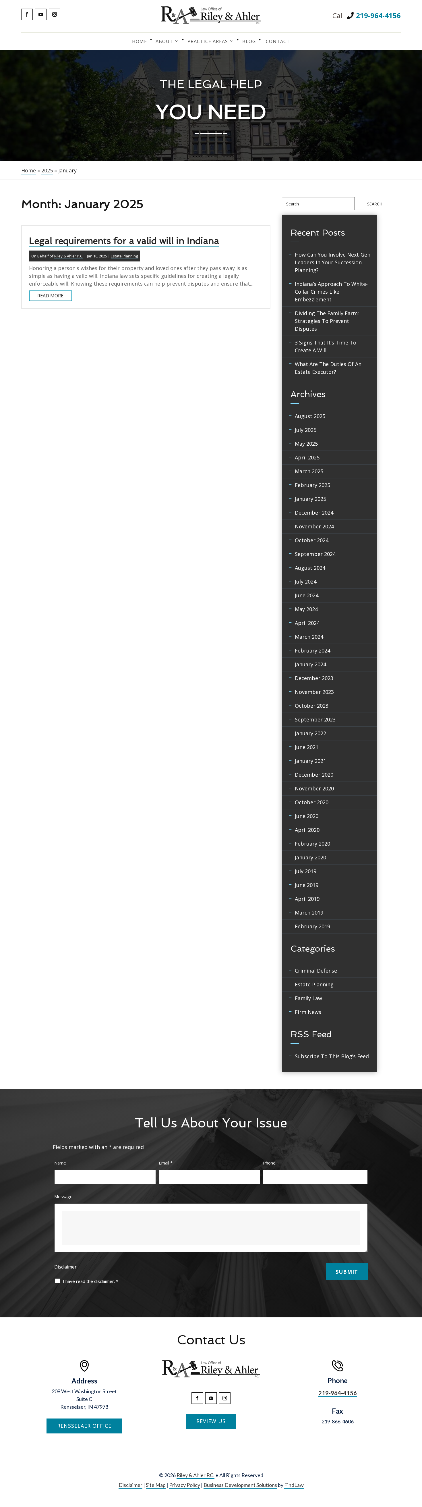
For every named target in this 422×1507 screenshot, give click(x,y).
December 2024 (314, 512)
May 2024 (306, 609)
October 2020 (311, 802)
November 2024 (314, 526)
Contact (278, 41)
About (164, 41)
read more (50, 295)
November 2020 (314, 788)
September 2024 (315, 554)
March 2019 (309, 912)
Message (63, 1196)
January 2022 (310, 733)
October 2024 (311, 540)
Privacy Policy (184, 1485)
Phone (269, 1163)
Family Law (308, 998)
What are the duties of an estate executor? (328, 368)
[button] (416, 1465)
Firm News (308, 1011)
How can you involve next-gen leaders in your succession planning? (332, 262)
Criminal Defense (316, 970)
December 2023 (314, 678)
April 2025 (307, 457)
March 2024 (309, 636)
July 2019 (305, 871)
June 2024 (306, 595)
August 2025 (310, 416)
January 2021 (310, 760)
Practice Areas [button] (207, 41)
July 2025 (305, 429)
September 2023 (315, 719)
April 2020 (307, 829)
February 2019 (312, 926)
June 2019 (306, 885)
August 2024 (310, 567)
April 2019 (307, 898)
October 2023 (311, 705)
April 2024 (307, 622)
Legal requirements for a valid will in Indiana (124, 241)
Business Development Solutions (240, 1485)
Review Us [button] (211, 1421)
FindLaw (294, 1485)
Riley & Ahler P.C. (68, 256)
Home (139, 41)
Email (166, 1163)
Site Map (156, 1485)
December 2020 (314, 774)
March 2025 (309, 471)
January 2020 (310, 857)
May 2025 (306, 443)
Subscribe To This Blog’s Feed (332, 1056)
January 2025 (310, 498)
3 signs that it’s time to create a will (325, 346)
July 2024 (305, 581)
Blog (249, 41)
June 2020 (306, 816)
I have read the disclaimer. (90, 1281)
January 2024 (310, 664)
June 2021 (306, 747)
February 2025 (312, 485)
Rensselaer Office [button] (84, 1425)
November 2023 (314, 691)
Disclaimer (65, 1267)
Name (60, 1163)
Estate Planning (124, 256)
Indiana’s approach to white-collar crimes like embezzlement (331, 291)
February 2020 (312, 843)
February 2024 (312, 650)
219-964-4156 (378, 15)
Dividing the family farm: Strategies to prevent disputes (327, 321)
